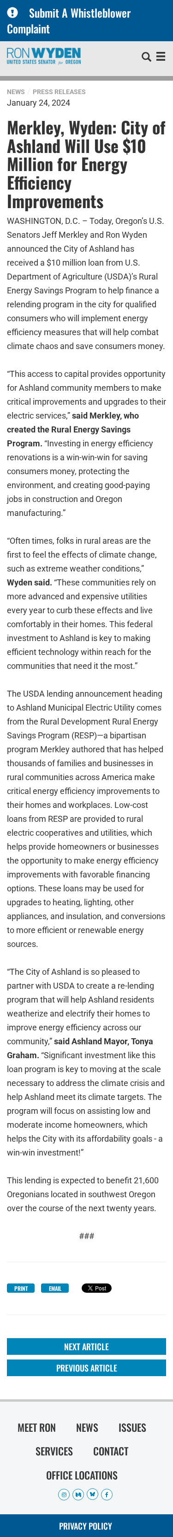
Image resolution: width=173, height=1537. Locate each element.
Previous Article (86, 1368)
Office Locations (82, 1474)
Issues (132, 1427)
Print (21, 1288)
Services (54, 1450)
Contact (110, 1450)
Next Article (86, 1346)
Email (55, 1288)
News (16, 91)
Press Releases (59, 91)
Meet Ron (37, 1427)
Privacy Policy (85, 1526)
